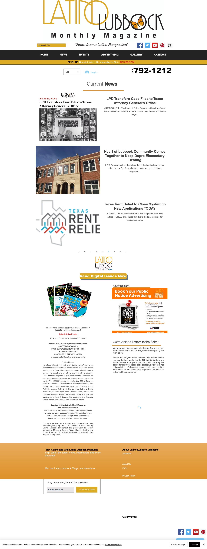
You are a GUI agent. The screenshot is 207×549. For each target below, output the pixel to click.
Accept (195, 544)
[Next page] (120, 251)
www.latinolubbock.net (72, 330)
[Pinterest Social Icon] (162, 45)
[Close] (203, 544)
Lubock (131, 528)
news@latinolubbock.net (80, 328)
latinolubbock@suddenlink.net (54, 368)
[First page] (78, 251)
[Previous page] (84, 251)
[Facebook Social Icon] (140, 45)
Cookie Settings (178, 544)
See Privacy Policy (113, 544)
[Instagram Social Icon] (169, 45)
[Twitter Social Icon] (147, 45)
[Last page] (126, 251)
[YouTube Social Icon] (155, 45)
